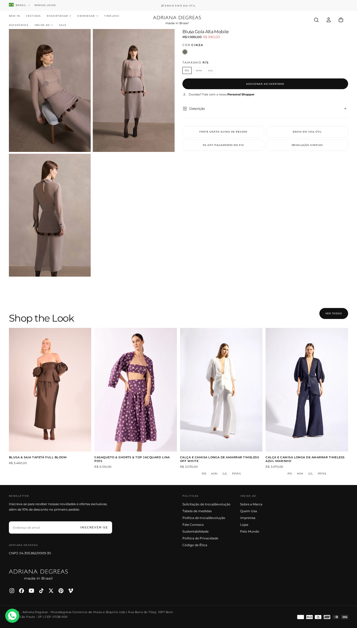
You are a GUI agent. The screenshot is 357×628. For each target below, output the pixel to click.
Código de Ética (194, 545)
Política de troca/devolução (203, 518)
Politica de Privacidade (200, 538)
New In (14, 15)
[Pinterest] (61, 591)
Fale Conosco (193, 525)
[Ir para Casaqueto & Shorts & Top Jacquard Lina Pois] (135, 390)
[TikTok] (41, 591)
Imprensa (247, 518)
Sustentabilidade (195, 531)
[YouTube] (31, 591)
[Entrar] (329, 20)
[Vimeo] (71, 591)
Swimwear (86, 15)
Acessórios (18, 25)
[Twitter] (51, 591)
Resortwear (57, 15)
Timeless (111, 15)
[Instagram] (12, 591)
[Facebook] (22, 591)
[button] (316, 20)
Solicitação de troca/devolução (206, 504)
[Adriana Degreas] (38, 574)
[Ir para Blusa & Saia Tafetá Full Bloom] (50, 390)
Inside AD (42, 25)
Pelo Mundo (249, 531)
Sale (62, 25)
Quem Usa (248, 511)
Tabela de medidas (197, 511)
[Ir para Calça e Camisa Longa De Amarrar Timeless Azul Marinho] (307, 390)
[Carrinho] (341, 20)
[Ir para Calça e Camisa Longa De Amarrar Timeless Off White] (221, 390)
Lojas (244, 525)
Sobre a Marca (251, 504)
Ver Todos (333, 313)
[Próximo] (347, 314)
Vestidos (33, 15)
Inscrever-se (94, 527)
